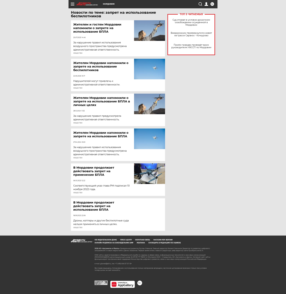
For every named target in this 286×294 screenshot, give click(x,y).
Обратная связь (142, 240)
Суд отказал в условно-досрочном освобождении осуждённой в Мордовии (191, 22)
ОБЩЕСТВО (77, 53)
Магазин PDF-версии (162, 240)
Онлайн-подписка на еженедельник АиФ (114, 243)
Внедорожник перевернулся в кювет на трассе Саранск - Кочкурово (191, 34)
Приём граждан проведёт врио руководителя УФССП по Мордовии (191, 46)
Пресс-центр (126, 240)
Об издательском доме (106, 240)
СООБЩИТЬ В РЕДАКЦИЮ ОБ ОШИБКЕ (164, 243)
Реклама (141, 243)
